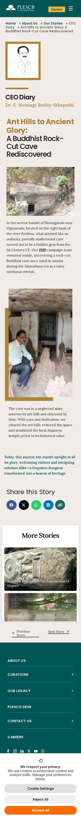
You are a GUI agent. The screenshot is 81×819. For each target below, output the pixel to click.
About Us (29, 23)
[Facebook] (8, 748)
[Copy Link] (60, 504)
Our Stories (53, 23)
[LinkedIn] (22, 748)
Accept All (40, 810)
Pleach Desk (20, 706)
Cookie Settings (40, 788)
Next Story (56, 631)
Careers (16, 737)
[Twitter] (29, 748)
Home (11, 23)
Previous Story (23, 633)
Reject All (40, 799)
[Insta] (15, 748)
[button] (11, 505)
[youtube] (36, 748)
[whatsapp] (43, 748)
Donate (56, 9)
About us (17, 660)
